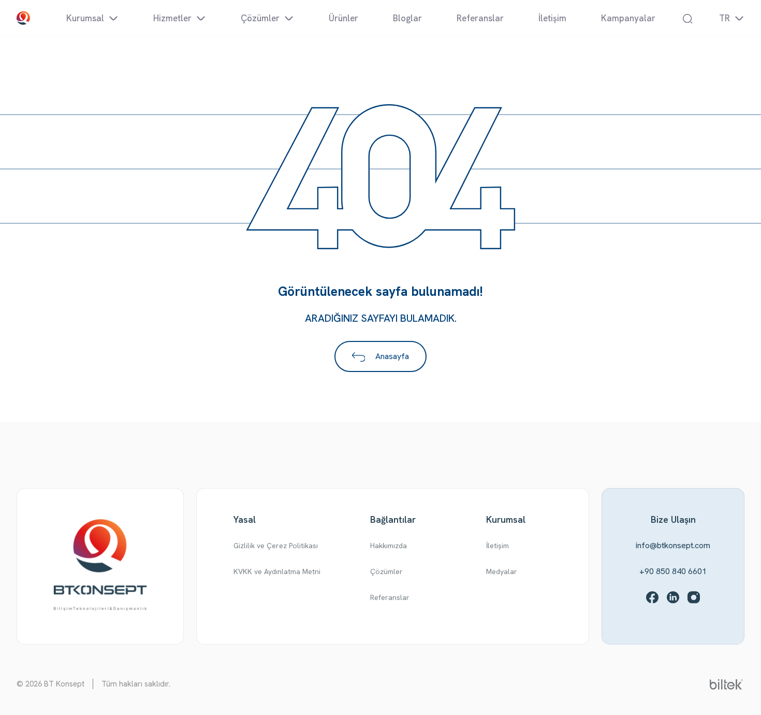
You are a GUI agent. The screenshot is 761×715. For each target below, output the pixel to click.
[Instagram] (693, 597)
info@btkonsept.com (673, 545)
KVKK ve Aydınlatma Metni (276, 571)
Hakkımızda (388, 545)
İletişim (497, 545)
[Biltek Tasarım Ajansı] (726, 683)
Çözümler (386, 571)
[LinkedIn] (673, 597)
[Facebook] (652, 597)
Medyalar (501, 571)
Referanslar (389, 597)
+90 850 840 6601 (673, 571)
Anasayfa (391, 356)
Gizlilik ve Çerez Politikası (275, 545)
